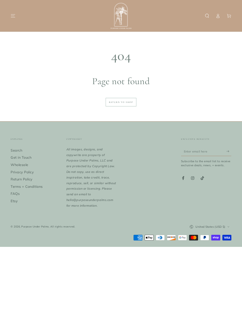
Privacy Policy (22, 172)
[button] (206, 16)
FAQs (15, 194)
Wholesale (19, 165)
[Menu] (13, 16)
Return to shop (121, 102)
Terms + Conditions (27, 186)
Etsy (14, 201)
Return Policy (22, 179)
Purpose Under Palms (35, 226)
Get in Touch (21, 157)
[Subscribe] (228, 151)
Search (16, 150)
